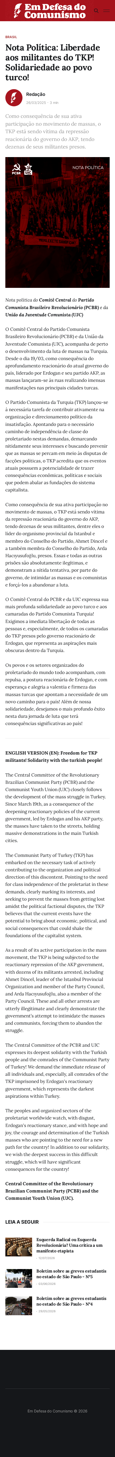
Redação (35, 94)
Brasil (11, 37)
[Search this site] (96, 11)
